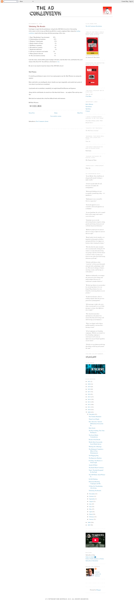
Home (55, 113)
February (91, 517)
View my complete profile (98, 574)
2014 (89, 399)
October (91, 496)
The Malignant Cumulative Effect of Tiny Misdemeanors (96, 451)
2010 (89, 409)
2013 (89, 402)
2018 (89, 389)
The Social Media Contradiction (93, 436)
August (91, 501)
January (91, 519)
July (90, 504)
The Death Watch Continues (96, 467)
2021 (89, 381)
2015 (89, 397)
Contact (88, 111)
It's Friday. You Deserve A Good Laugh (95, 461)
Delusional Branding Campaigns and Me (95, 482)
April (90, 511)
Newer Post (32, 113)
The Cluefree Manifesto (95, 416)
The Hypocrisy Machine (95, 458)
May (90, 509)
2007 (89, 525)
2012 (89, 404)
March (91, 514)
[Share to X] (37, 106)
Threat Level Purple (94, 419)
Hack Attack (92, 428)
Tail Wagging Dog (93, 455)
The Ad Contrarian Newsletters (94, 26)
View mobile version (55, 116)
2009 (89, 412)
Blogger (98, 590)
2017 (89, 392)
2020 (89, 384)
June (90, 506)
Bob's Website (89, 104)
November (92, 494)
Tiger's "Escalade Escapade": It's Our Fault (96, 471)
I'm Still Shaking (93, 479)
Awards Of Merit (93, 465)
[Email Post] (30, 105)
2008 (89, 522)
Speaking (88, 109)
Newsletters (89, 106)
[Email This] (33, 106)
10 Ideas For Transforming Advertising (96, 487)
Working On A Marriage (95, 446)
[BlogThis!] (35, 106)
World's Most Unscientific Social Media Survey (95, 443)
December (92, 414)
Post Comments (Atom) (42, 121)
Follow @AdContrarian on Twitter (95, 559)
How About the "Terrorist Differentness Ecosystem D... (96, 423)
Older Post (80, 113)
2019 (89, 386)
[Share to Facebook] (39, 106)
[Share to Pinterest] (40, 106)
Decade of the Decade (94, 439)
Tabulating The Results (95, 490)
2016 (89, 394)
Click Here (88, 96)
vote (58, 62)
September (92, 499)
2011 (89, 407)
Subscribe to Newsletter (92, 561)
